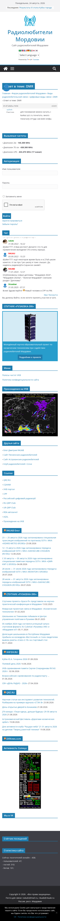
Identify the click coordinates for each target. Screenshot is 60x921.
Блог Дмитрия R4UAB (13, 450)
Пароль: (6, 182)
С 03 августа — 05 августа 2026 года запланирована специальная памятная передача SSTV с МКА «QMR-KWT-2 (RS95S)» (27, 561)
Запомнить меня (14, 196)
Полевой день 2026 (11, 663)
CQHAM (7, 484)
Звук (46, 295)
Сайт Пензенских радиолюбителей (20, 454)
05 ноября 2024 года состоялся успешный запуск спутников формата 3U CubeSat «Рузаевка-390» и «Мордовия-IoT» (25, 626)
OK (15, 917)
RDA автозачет (10, 512)
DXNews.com (13, 738)
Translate (36, 59)
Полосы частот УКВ (11, 375)
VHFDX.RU (12, 652)
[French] (25, 50)
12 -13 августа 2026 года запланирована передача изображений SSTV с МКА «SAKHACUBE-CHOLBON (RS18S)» (26, 551)
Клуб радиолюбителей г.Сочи (17, 464)
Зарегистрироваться (12, 220)
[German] (28, 50)
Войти (6, 216)
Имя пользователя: (11, 169)
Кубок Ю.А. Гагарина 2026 (14, 659)
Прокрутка (53, 295)
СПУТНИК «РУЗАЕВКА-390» (21, 594)
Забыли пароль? (10, 224)
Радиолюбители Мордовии (30, 35)
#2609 (54, 106)
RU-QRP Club (9, 503)
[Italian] (31, 50)
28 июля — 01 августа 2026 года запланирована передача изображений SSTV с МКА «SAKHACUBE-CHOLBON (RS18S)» (26, 582)
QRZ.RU (7, 480)
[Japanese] (34, 50)
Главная (6, 93)
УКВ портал (9, 489)
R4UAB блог (13, 530)
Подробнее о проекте (30, 357)
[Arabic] (20, 50)
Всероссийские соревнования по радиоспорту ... (25, 675)
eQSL (5, 516)
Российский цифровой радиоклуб (19, 498)
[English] (22, 50)
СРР (5, 493)
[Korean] (36, 50)
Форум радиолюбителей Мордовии (29, 93)
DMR (55, 97)
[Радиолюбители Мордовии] (5, 68)
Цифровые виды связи (40, 97)
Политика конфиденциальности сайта (20, 379)
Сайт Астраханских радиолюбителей (21, 459)
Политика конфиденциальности (32, 917)
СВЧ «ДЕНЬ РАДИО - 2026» (14, 683)
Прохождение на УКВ (13, 521)
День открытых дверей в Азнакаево (19, 707)
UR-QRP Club (9, 507)
